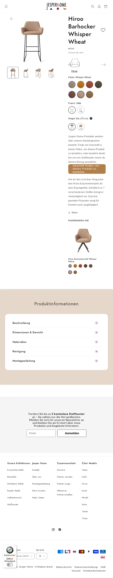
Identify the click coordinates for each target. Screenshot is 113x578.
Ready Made (13, 490)
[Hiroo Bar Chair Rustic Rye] (72, 94)
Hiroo (85, 483)
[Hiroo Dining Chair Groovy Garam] (75, 266)
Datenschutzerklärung (86, 567)
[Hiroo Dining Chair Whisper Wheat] (70, 272)
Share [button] (75, 212)
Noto (84, 504)
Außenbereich (14, 497)
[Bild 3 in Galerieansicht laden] (38, 72)
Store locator (39, 490)
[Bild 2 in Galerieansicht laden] (25, 72)
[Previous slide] (70, 64)
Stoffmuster (13, 504)
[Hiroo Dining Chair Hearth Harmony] (80, 266)
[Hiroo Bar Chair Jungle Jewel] (98, 84)
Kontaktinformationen (94, 570)
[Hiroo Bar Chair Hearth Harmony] (89, 84)
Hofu (84, 476)
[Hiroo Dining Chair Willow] (75, 272)
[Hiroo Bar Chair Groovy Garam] (80, 84)
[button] (6, 6)
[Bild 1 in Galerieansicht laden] (13, 72)
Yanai (84, 470)
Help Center (38, 497)
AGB (103, 567)
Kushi (84, 490)
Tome (85, 518)
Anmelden (72, 433)
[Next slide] (103, 64)
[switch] (10, 564)
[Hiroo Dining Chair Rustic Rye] (91, 266)
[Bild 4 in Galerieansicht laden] (50, 72)
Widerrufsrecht (64, 567)
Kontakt (35, 470)
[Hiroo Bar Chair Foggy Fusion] (72, 84)
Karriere (61, 470)
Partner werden (64, 476)
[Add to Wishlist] (103, 30)
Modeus (41, 566)
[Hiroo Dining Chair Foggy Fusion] (70, 266)
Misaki (85, 497)
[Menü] (15, 546)
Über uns (36, 476)
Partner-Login (63, 483)
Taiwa (85, 511)
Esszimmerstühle (15, 470)
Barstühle (11, 476)
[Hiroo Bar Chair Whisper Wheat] (80, 94)
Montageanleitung (41, 483)
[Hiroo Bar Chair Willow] (89, 94)
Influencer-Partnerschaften (65, 492)
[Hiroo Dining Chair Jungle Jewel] (85, 266)
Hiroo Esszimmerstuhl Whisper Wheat (82, 260)
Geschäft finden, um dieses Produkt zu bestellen (86, 168)
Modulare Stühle (15, 483)
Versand (76, 570)
